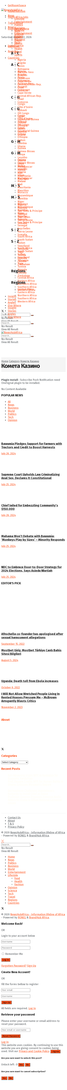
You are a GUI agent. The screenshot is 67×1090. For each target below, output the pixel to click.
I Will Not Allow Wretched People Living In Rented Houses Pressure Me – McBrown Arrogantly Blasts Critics (30, 697)
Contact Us (14, 817)
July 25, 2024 (8, 484)
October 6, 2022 (10, 687)
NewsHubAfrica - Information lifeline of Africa (37, 832)
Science (19, 45)
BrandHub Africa (39, 835)
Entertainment (23, 21)
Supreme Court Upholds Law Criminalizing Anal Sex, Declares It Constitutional (30, 476)
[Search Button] (32, 315)
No (27, 1064)
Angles (12, 314)
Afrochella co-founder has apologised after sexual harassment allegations (32, 635)
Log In (32, 1008)
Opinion (12, 420)
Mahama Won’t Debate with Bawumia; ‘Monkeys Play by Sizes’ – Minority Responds (33, 538)
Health (18, 881)
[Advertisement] (27, 357)
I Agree (55, 1051)
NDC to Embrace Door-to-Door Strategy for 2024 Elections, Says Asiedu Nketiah (31, 568)
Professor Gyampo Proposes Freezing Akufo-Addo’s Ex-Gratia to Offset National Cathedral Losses (35, 799)
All (9, 401)
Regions (12, 899)
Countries (13, 46)
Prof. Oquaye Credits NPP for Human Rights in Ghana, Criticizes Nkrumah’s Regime (35, 783)
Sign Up (31, 965)
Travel (11, 896)
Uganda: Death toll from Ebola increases (29, 681)
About (11, 820)
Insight (12, 307)
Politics (18, 24)
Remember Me (14, 953)
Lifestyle (19, 18)
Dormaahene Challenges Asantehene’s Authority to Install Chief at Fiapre (31, 792)
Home (11, 856)
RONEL (22, 835)
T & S (11, 823)
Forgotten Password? (13, 965)
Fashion (19, 884)
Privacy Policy (16, 826)
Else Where (14, 317)
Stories (12, 310)
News (11, 15)
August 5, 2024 (9, 660)
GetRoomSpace (17, 5)
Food (17, 878)
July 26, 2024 (8, 453)
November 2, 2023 (12, 707)
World (11, 410)
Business (19, 27)
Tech (17, 42)
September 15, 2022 (13, 643)
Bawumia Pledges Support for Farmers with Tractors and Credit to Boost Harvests (31, 445)
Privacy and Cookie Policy (34, 1051)
